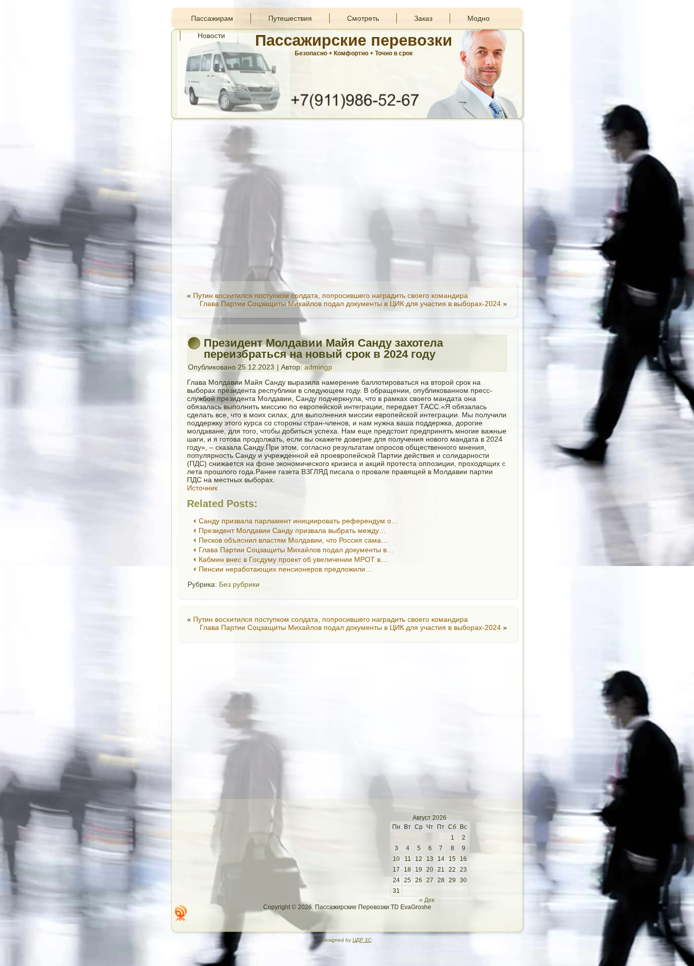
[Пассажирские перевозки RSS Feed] (181, 913)
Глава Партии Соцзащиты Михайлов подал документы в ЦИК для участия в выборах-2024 (350, 303)
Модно (478, 18)
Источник (202, 488)
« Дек (426, 900)
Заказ (423, 18)
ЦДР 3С (362, 940)
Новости (211, 35)
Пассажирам (212, 18)
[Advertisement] (347, 200)
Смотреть (363, 18)
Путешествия (290, 18)
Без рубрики (239, 584)
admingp (318, 367)
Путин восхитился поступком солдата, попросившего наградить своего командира (330, 295)
